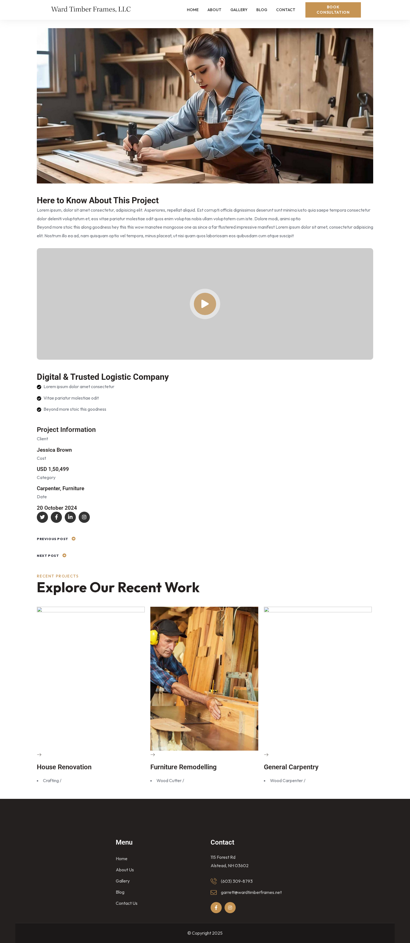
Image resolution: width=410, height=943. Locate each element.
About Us (125, 869)
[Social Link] (42, 517)
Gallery (123, 881)
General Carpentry (291, 767)
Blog (120, 892)
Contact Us (127, 903)
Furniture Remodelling (183, 767)
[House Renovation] (39, 755)
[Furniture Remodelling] (152, 755)
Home (121, 858)
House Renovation (64, 767)
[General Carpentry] (266, 755)
